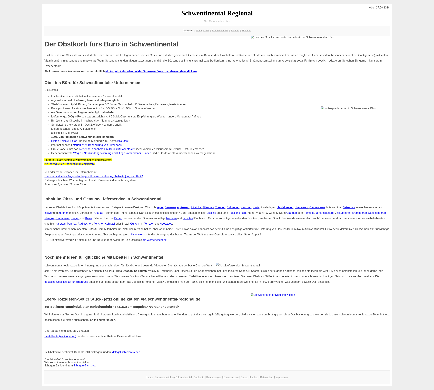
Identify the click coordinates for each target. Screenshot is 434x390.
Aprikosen (183, 207)
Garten (244, 377)
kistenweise (138, 234)
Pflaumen (208, 207)
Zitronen (63, 212)
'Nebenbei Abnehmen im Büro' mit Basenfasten (107, 149)
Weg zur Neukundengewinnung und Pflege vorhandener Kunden (112, 153)
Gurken (134, 223)
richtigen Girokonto (84, 365)
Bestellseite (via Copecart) (60, 336)
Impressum (282, 377)
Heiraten (246, 30)
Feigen (75, 218)
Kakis (88, 218)
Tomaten (149, 223)
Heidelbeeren (285, 207)
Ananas (98, 212)
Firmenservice (231, 377)
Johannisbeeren (325, 212)
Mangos (49, 218)
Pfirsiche (196, 207)
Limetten (188, 218)
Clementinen (317, 207)
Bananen (170, 207)
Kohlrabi (110, 223)
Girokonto (199, 377)
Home (149, 377)
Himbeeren (301, 207)
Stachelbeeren (377, 212)
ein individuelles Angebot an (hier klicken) (69, 164)
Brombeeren (359, 212)
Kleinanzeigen (213, 377)
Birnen (118, 218)
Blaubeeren (344, 212)
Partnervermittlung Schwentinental (173, 377)
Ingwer (48, 212)
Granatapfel (62, 218)
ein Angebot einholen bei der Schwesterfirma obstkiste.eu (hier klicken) (151, 71)
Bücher (235, 30)
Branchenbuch (220, 30)
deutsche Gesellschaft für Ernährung (66, 281)
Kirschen (246, 207)
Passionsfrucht (237, 212)
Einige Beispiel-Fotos (64, 140)
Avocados (166, 223)
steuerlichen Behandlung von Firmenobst (97, 145)
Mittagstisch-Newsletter (126, 352)
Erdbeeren (233, 207)
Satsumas (349, 207)
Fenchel (98, 223)
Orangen (291, 212)
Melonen (171, 218)
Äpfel (160, 207)
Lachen (254, 377)
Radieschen (85, 223)
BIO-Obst (122, 140)
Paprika (71, 223)
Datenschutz (267, 377)
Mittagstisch (202, 30)
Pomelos (309, 212)
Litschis (211, 212)
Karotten (60, 223)
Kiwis (256, 207)
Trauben (220, 207)
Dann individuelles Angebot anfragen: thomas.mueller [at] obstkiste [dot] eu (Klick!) (93, 176)
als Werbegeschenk (154, 239)
